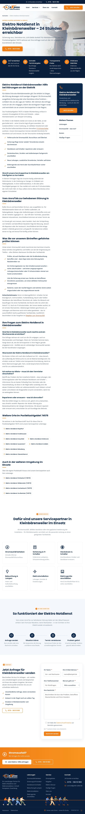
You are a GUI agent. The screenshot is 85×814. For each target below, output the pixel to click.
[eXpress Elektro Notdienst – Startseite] (11, 7)
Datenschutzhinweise (63, 723)
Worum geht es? (69, 681)
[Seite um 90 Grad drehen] (81, 810)
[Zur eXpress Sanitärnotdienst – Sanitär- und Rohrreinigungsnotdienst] (57, 800)
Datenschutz (14, 810)
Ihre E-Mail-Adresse (70, 670)
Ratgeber (49, 782)
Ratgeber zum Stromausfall (35, 316)
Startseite (5, 15)
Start (28, 7)
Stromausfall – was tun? (67, 129)
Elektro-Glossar (50, 785)
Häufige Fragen (64, 138)
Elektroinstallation (40, 576)
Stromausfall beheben (15, 552)
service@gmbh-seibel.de (74, 786)
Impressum (5, 810)
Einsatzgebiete (50, 778)
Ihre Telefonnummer (51, 681)
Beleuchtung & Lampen (11, 577)
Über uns (46, 7)
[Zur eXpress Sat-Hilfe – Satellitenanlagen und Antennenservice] (14, 801)
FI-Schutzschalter (42, 128)
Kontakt (55, 7)
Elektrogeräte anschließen (66, 577)
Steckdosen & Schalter (66, 553)
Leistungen (63, 124)
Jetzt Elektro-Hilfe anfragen (18, 762)
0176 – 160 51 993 (53, 2)
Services (35, 7)
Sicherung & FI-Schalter (39, 553)
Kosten (61, 133)
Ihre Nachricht (50, 690)
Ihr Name (48, 670)
